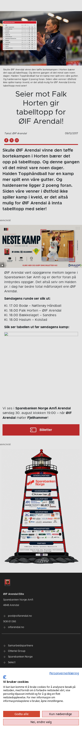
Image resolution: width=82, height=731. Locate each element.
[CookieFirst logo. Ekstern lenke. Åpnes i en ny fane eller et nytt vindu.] (4, 677)
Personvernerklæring (64, 673)
